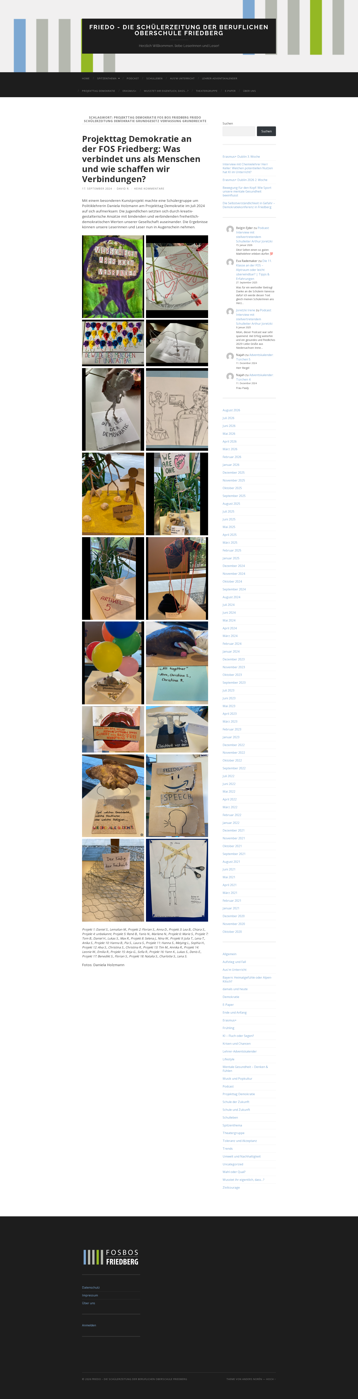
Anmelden (89, 1325)
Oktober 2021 (232, 846)
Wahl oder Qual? (234, 1172)
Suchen (228, 123)
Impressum (90, 1295)
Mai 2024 (229, 620)
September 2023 (234, 683)
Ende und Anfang (235, 1012)
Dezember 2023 (234, 659)
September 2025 (234, 496)
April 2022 (230, 799)
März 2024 (230, 636)
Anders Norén (252, 1379)
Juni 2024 (229, 613)
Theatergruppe (207, 91)
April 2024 (230, 628)
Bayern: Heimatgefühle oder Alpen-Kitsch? (247, 979)
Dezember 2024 (234, 566)
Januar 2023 (231, 737)
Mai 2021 (229, 877)
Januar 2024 (231, 651)
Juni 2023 (229, 698)
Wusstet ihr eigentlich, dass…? (166, 91)
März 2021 (230, 893)
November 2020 (234, 924)
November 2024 (234, 574)
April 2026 (230, 441)
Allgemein (229, 954)
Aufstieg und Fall (234, 962)
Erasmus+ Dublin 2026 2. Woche (245, 180)
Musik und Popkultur (237, 1079)
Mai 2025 (229, 527)
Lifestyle (228, 1059)
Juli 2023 (228, 690)
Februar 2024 (232, 644)
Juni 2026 (229, 426)
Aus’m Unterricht (182, 78)
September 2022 (234, 768)
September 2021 (234, 854)
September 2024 (234, 589)
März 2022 (230, 807)
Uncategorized (233, 1164)
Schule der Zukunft (236, 1102)
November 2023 (234, 667)
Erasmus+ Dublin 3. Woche (241, 157)
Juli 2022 (228, 776)
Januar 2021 (231, 908)
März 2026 (230, 449)
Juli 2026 (228, 418)
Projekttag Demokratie (98, 91)
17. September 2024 (97, 188)
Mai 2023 (229, 706)
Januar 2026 (231, 465)
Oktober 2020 (232, 932)
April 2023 (230, 714)
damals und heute (235, 989)
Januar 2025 (231, 558)
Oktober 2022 (232, 760)
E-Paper (230, 91)
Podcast (133, 78)
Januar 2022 (231, 823)
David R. (123, 188)
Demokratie (231, 997)
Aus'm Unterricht (234, 970)
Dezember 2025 (234, 472)
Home (86, 78)
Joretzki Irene (245, 310)
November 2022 (234, 753)
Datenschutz (91, 1287)
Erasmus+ (129, 91)
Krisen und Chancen (237, 1044)
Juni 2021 (229, 869)
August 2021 (231, 862)
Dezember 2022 (234, 745)
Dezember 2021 (234, 830)
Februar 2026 (232, 457)
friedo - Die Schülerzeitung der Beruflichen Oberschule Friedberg (179, 30)
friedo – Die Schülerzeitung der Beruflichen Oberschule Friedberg (139, 1379)
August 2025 (231, 504)
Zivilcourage (231, 1187)
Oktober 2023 (232, 675)
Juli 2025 (228, 511)
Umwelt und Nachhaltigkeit (242, 1156)
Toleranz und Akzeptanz (240, 1141)
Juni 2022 (229, 784)
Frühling (228, 1028)
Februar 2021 (232, 901)
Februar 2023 (232, 729)
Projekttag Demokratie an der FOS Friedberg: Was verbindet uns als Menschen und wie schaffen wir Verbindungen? (141, 159)
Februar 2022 (232, 815)
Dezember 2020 (234, 916)
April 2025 (230, 535)
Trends (228, 1149)
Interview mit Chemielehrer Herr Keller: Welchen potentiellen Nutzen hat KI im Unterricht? (248, 168)
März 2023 (230, 721)
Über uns (249, 91)
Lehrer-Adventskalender (219, 78)
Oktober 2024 (232, 581)
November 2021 (234, 838)
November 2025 (234, 480)
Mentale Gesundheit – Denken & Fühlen (245, 1069)
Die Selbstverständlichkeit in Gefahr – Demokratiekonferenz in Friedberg (249, 205)
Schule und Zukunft (236, 1110)
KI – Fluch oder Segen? (238, 1036)
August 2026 (231, 410)
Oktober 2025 (232, 488)
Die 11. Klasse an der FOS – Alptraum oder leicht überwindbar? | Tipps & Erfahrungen (254, 270)
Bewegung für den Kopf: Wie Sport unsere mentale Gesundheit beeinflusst (247, 191)
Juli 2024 (228, 605)
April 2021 (230, 885)
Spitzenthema (107, 78)
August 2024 (231, 597)
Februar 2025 (232, 550)
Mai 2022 (229, 791)
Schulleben (154, 78)
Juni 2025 (229, 519)
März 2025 (230, 542)
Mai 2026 (229, 434)
